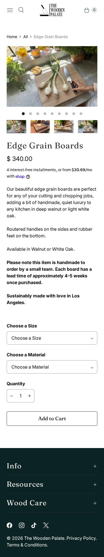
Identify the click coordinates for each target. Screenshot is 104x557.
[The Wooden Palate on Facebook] (13, 525)
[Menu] (10, 10)
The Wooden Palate (44, 538)
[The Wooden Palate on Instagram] (25, 525)
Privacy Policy (81, 538)
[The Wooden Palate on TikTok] (37, 525)
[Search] (21, 10)
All (25, 36)
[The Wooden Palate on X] (49, 525)
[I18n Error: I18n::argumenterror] (16, 126)
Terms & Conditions (27, 545)
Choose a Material (26, 354)
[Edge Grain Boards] (52, 76)
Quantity (16, 383)
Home (12, 36)
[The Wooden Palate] (52, 10)
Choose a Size (22, 326)
